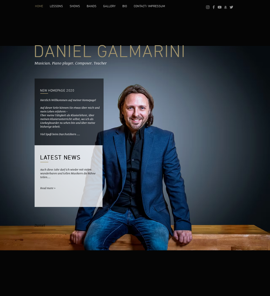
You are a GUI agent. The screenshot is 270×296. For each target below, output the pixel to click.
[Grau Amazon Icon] (225, 7)
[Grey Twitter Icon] (231, 7)
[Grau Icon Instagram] (207, 7)
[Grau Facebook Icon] (213, 7)
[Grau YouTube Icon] (219, 7)
